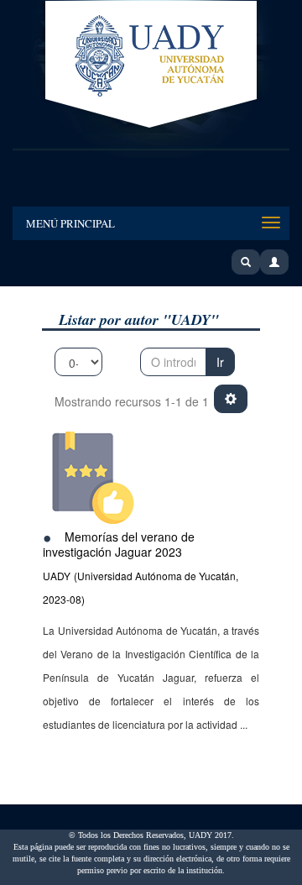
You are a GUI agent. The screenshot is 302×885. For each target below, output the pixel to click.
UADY (151, 65)
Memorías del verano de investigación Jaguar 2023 (119, 544)
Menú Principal (70, 223)
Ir (220, 361)
